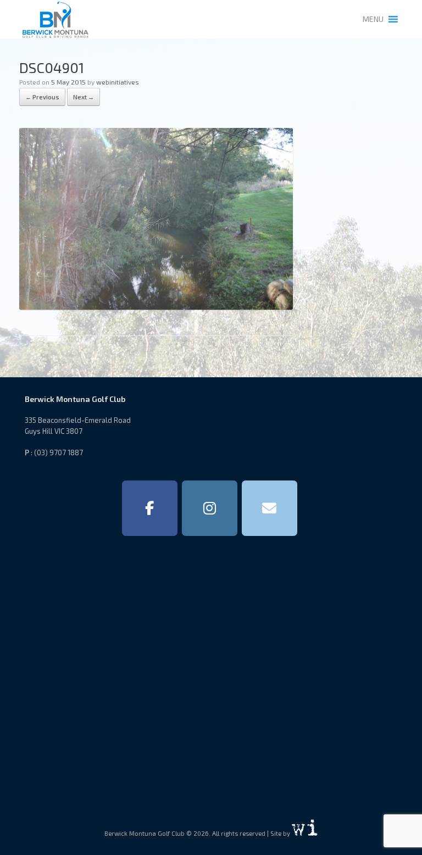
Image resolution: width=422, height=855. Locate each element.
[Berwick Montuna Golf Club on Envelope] (269, 508)
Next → (83, 96)
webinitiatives (117, 82)
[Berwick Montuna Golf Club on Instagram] (209, 508)
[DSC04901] (156, 306)
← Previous (42, 96)
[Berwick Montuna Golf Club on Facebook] (149, 508)
